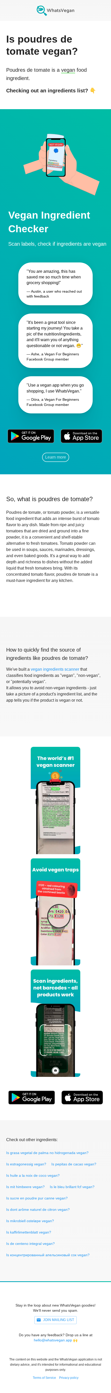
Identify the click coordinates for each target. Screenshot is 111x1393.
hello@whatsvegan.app (53, 1340)
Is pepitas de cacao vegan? (73, 1164)
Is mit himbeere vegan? (25, 1187)
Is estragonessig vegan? (26, 1164)
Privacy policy (68, 1378)
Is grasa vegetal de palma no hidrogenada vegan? (47, 1153)
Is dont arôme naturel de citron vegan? (38, 1209)
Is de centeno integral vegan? (30, 1244)
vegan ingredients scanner (55, 669)
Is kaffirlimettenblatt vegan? (28, 1232)
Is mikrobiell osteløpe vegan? (30, 1221)
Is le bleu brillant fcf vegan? (72, 1187)
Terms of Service (44, 1378)
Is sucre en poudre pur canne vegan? (37, 1198)
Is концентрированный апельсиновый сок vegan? (48, 1255)
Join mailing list (58, 1320)
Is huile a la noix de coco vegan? (33, 1175)
